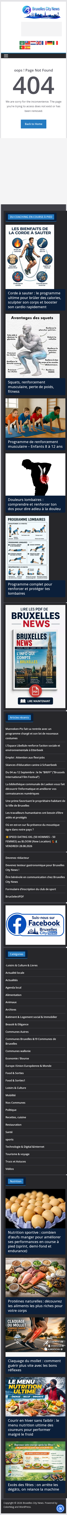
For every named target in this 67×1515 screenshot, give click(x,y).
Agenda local (13, 987)
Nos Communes (15, 1102)
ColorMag (9, 1506)
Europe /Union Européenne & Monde (28, 1066)
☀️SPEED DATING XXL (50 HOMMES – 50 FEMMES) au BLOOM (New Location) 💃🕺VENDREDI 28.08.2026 (32, 841)
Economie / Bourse (17, 1058)
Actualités (12, 980)
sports (9, 1139)
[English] (39, 42)
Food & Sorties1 (15, 1080)
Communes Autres (17, 1032)
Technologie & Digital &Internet (25, 1146)
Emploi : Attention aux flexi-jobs (25, 757)
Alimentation (13, 995)
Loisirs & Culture (16, 1088)
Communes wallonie (18, 1051)
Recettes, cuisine (16, 1117)
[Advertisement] (41, 29)
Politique (11, 1110)
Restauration (13, 1124)
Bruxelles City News (33, 1502)
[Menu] (6, 55)
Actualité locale (15, 973)
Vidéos (10, 1169)
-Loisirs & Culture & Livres (22, 965)
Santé (9, 1132)
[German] (50, 42)
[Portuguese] (22, 47)
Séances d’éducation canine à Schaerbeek (31, 765)
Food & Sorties (15, 1073)
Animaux (11, 1002)
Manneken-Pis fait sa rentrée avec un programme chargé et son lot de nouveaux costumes (32, 733)
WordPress (25, 1506)
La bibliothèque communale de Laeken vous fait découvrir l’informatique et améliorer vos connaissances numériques (35, 788)
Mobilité (11, 1095)
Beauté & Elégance (17, 1024)
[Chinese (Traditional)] (28, 42)
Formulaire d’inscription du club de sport (31, 889)
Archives (11, 1009)
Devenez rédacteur (17, 858)
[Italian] (55, 42)
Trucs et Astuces (16, 1161)
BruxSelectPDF (15, 896)
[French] (44, 42)
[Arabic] (22, 42)
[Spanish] (28, 47)
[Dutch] (33, 42)
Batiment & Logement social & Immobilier (31, 1017)
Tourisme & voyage (17, 1154)
